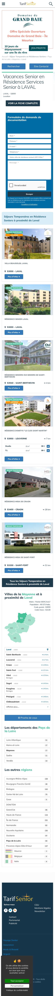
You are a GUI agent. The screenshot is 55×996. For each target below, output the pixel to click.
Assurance (8, 945)
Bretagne (27, 789)
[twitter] (10, 910)
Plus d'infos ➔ (14, 276)
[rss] (15, 910)
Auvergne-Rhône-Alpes (27, 778)
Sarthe (26, 755)
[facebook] (6, 910)
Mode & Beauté (10, 949)
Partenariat (14, 920)
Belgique (30, 856)
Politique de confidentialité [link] (17, 990)
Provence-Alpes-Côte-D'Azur (27, 846)
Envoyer (29, 194)
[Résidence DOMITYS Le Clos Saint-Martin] (27, 411)
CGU (37, 905)
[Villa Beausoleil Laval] (27, 244)
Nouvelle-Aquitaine (27, 830)
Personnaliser (17, 986)
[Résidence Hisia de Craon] (27, 482)
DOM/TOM (11, 804)
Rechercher (14, 66)
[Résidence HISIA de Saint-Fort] (27, 538)
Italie (30, 861)
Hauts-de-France (27, 815)
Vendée (26, 760)
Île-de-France (27, 820)
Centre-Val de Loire (26, 794)
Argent (6, 954)
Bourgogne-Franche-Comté (26, 784)
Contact (12, 917)
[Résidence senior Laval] (27, 299)
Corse (26, 799)
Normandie (26, 825)
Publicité (13, 923)
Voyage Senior (10, 940)
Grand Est (26, 810)
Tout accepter (17, 981)
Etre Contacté (41, 66)
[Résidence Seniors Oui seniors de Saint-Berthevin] (27, 355)
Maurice (30, 851)
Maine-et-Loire (26, 745)
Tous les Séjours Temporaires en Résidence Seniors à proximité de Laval (27, 583)
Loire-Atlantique (26, 740)
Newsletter (40, 911)
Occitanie (26, 835)
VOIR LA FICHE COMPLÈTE (23, 103)
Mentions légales (43, 908)
